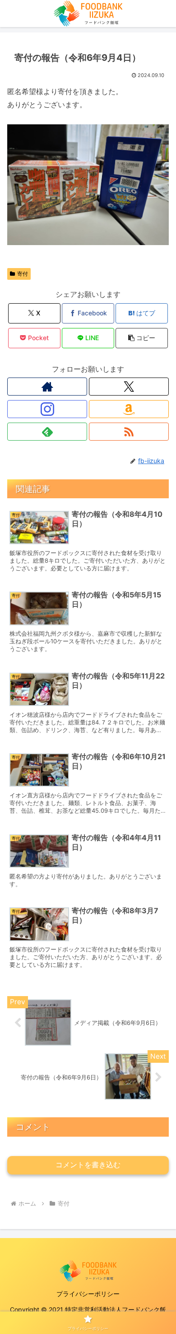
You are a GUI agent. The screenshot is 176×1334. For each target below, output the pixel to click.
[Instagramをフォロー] (47, 409)
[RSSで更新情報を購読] (129, 432)
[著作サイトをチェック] (47, 387)
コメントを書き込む (88, 1165)
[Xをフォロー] (129, 387)
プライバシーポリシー (88, 1294)
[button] (142, 338)
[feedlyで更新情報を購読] (47, 432)
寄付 (22, 273)
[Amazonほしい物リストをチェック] (129, 409)
